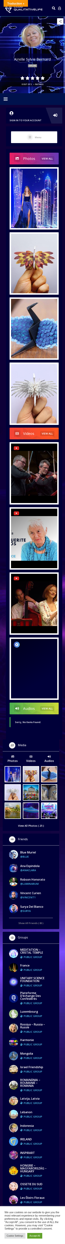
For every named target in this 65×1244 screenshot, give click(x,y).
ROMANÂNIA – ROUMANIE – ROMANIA (30, 1083)
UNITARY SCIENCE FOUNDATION (32, 979)
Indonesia (27, 1126)
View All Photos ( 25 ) (31, 825)
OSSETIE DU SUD (31, 1184)
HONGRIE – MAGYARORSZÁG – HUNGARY (33, 1168)
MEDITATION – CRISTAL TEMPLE (31, 951)
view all (47, 158)
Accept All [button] (34, 1235)
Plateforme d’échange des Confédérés (30, 996)
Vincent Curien (30, 893)
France (25, 965)
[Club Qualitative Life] (23, 8)
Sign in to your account (26, 120)
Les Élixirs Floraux (32, 1198)
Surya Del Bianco (31, 907)
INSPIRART (27, 1153)
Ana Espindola (30, 866)
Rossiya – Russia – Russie (32, 1025)
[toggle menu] (6, 99)
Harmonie (27, 1040)
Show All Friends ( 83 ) (30, 923)
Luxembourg (29, 1012)
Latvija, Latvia (30, 1099)
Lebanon (26, 1112)
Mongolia (26, 1054)
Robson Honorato (32, 879)
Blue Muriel (28, 852)
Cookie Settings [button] (15, 1235)
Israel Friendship (31, 1067)
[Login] (59, 8)
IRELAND (26, 1139)
